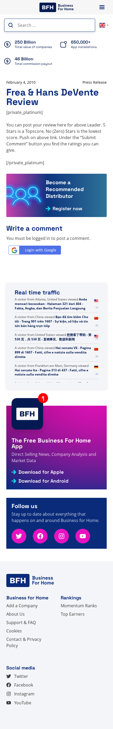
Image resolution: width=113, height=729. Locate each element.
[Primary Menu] (102, 7)
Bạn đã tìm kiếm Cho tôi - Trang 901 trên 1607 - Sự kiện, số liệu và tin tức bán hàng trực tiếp (51, 321)
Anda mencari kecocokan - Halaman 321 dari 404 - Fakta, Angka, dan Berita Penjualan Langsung (51, 303)
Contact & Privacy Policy (23, 642)
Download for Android (43, 481)
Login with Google (40, 249)
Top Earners (73, 614)
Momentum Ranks (79, 606)
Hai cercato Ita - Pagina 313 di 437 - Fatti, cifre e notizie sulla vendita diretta (51, 372)
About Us (15, 614)
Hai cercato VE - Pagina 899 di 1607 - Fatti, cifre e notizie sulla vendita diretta (53, 352)
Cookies (14, 631)
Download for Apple (41, 472)
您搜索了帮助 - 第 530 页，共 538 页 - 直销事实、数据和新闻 (53, 336)
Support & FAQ (21, 622)
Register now (67, 208)
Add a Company (22, 606)
